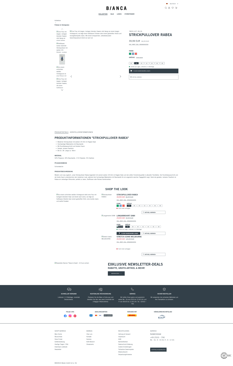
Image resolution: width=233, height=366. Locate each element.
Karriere (88, 339)
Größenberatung (60, 342)
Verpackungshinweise (125, 354)
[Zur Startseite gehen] (116, 8)
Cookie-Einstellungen (125, 347)
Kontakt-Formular (155, 334)
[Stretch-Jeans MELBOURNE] (109, 238)
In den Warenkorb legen (141, 71)
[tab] (61, 132)
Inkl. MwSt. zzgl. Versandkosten (138, 44)
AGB (119, 339)
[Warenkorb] (176, 8)
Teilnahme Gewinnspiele (126, 349)
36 (131, 63)
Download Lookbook (61, 347)
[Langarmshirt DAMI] (108, 216)
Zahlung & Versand (124, 334)
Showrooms (90, 344)
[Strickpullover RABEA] (96, 57)
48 (162, 63)
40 (141, 63)
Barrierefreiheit (123, 342)
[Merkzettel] (172, 8)
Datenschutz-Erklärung (125, 344)
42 (147, 63)
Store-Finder (58, 339)
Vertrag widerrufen (158, 349)
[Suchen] (165, 8)
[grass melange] (130, 54)
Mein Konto (58, 334)
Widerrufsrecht (122, 352)
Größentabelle (139, 57)
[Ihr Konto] (169, 8)
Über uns (89, 334)
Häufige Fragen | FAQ (61, 344)
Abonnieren (115, 273)
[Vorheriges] (71, 76)
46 (157, 63)
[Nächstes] (120, 76)
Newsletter (58, 349)
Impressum (121, 337)
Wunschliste (58, 337)
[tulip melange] (136, 54)
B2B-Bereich (90, 342)
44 (152, 63)
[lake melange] (133, 54)
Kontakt (88, 337)
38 (136, 63)
